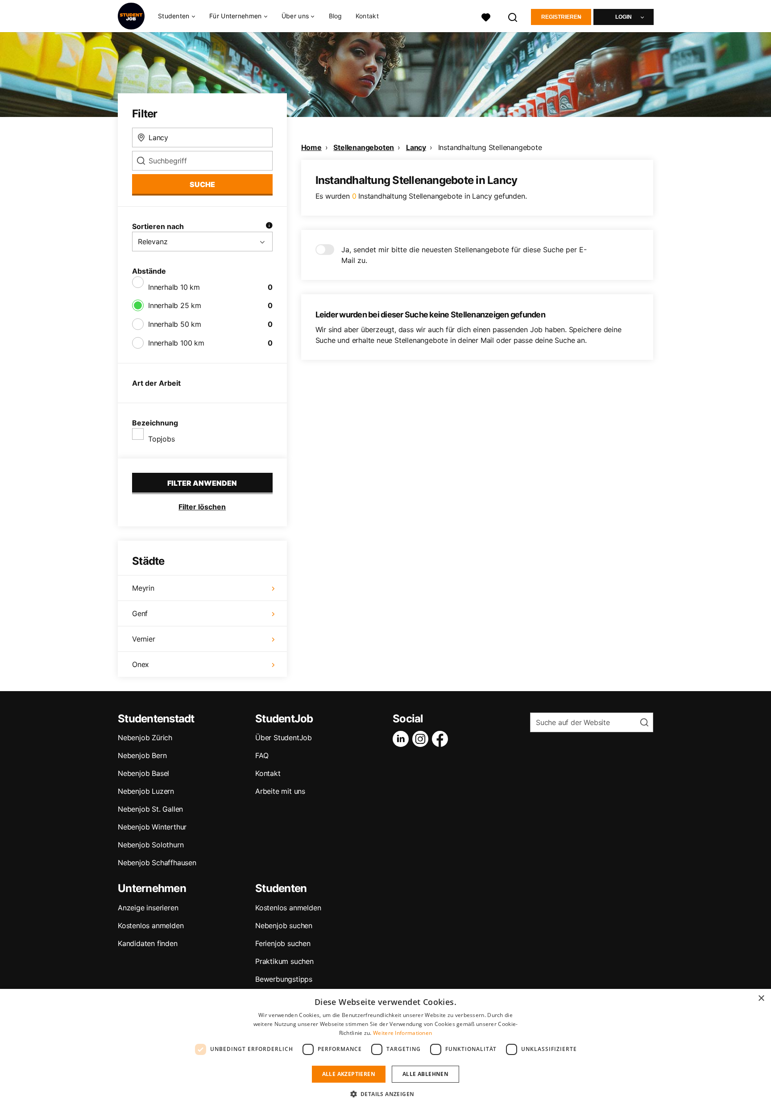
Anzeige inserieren (148, 907)
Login (623, 17)
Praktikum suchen (284, 961)
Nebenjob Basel (143, 773)
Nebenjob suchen (283, 925)
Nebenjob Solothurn (150, 844)
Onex (140, 664)
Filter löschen (202, 506)
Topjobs (161, 438)
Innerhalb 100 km (176, 342)
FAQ (261, 755)
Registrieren (561, 17)
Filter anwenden (202, 483)
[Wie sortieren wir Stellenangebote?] (269, 226)
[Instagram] (422, 739)
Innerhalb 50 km (174, 324)
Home (311, 147)
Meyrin (143, 588)
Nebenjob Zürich (145, 737)
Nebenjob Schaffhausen (157, 862)
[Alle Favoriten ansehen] (486, 16)
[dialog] (385, 1049)
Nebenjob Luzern (146, 791)
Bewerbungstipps (283, 979)
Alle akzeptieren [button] (348, 1074)
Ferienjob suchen (283, 943)
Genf (140, 613)
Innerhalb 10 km (174, 287)
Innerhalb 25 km (174, 305)
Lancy (416, 147)
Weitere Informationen (402, 1033)
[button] (386, 1093)
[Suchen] (513, 16)
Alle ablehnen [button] (425, 1074)
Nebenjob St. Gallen (150, 809)
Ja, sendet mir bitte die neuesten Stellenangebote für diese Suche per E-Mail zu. (464, 255)
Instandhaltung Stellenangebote (490, 147)
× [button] (761, 998)
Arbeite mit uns (280, 791)
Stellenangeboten (363, 147)
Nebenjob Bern (142, 755)
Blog (335, 16)
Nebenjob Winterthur (152, 826)
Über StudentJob (283, 737)
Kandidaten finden (148, 943)
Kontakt (367, 16)
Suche (202, 184)
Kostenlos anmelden (150, 925)
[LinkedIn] (402, 739)
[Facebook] (442, 739)
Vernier (143, 638)
